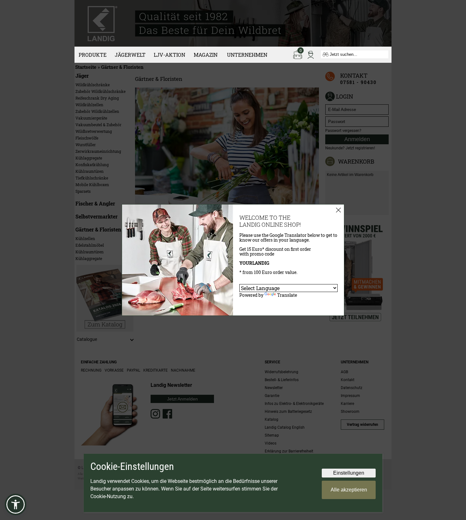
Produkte (93, 54)
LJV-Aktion (169, 54)
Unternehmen (247, 54)
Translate (287, 295)
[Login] (311, 54)
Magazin (205, 54)
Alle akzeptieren (349, 489)
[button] (15, 504)
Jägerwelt (130, 54)
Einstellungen (348, 473)
